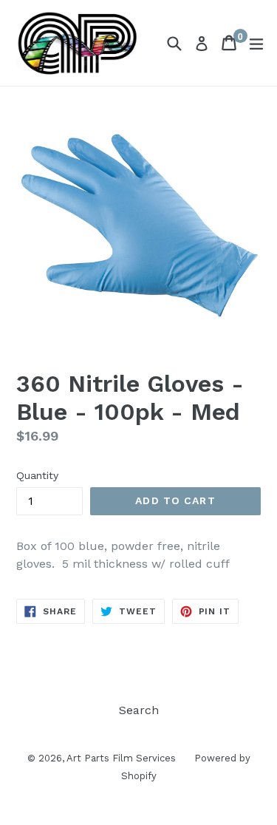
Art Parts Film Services (121, 758)
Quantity (37, 475)
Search (139, 710)
